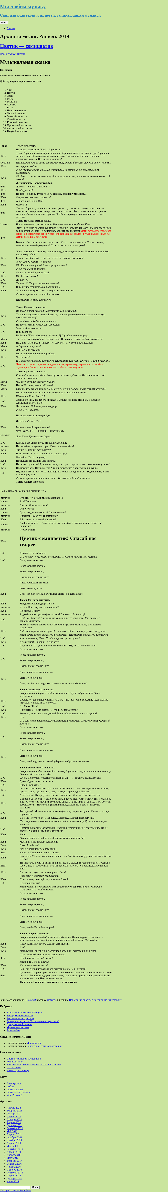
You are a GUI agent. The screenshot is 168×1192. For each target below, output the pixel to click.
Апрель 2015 (14, 1175)
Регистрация (14, 1083)
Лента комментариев (18, 1092)
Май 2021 (12, 1131)
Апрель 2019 (14, 1152)
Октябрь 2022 (14, 1119)
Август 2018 (14, 1154)
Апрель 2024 (14, 1107)
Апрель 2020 (14, 1143)
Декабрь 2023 (14, 1113)
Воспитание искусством (20, 1018)
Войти (10, 1086)
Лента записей (15, 1089)
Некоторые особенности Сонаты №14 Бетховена (34, 1064)
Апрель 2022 (14, 1122)
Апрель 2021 (14, 1134)
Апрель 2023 (14, 1116)
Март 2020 (12, 1146)
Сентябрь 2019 (15, 1149)
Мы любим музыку (23, 6)
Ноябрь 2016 (14, 1166)
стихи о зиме (14, 1067)
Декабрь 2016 (14, 1163)
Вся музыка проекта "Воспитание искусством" (95, 999)
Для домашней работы (19, 1024)
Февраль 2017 (14, 1160)
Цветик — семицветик (26, 46)
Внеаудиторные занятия (20, 1015)
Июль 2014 (13, 1181)
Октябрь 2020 (14, 1140)
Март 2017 (12, 1157)
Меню (4, 22)
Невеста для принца (18, 1070)
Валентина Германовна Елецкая (24, 1012)
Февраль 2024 (14, 1110)
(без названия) (14, 1061)
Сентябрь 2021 (15, 1128)
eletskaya (52, 999)
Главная (11, 28)
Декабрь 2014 (14, 1178)
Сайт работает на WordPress (15, 1190)
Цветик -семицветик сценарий (24, 1058)
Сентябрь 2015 (15, 1172)
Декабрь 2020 (14, 1137)
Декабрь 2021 (14, 1125)
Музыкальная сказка (18, 1027)
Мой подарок (34, 1043)
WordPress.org (14, 1095)
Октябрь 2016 (14, 1169)
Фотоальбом (13, 1030)
